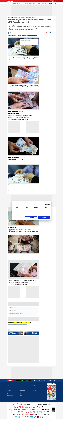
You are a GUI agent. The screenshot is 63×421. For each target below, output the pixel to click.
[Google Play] (24, 380)
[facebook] (34, 380)
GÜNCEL (14, 3)
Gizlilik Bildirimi (35, 387)
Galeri (21, 395)
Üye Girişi (50, 380)
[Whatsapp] (52, 32)
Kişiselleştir (31, 217)
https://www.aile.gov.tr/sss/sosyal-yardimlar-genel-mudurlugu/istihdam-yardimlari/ (22, 326)
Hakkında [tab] (46, 207)
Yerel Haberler (22, 390)
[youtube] (39, 380)
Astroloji (21, 387)
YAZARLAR (39, 3)
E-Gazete (21, 396)
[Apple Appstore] (18, 380)
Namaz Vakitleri (9, 393)
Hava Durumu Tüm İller (10, 395)
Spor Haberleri (9, 390)
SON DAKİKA (9, 3)
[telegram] (50, 32)
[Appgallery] (29, 380)
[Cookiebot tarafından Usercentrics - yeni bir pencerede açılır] (46, 204)
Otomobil (21, 393)
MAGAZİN (26, 3)
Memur (21, 388)
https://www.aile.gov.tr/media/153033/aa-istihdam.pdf (17, 324)
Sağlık (21, 385)
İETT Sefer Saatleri (10, 396)
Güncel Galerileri (13, 17)
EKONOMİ (18, 3)
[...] (54, 32)
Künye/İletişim (35, 388)
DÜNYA (30, 3)
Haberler (9, 17)
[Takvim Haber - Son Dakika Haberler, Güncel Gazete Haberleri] (10, 1)
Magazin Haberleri (10, 388)
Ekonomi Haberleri (10, 387)
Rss (34, 385)
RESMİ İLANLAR (44, 3)
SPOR (22, 3)
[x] (37, 380)
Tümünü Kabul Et (43, 217)
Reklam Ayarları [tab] (36, 207)
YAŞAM (34, 3)
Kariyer (34, 390)
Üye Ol (54, 380)
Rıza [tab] (17, 207)
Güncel (8, 385)
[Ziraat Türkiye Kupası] (55, 3)
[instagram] (42, 380)
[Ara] (55, 1)
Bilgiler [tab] (27, 207)
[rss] (44, 380)
